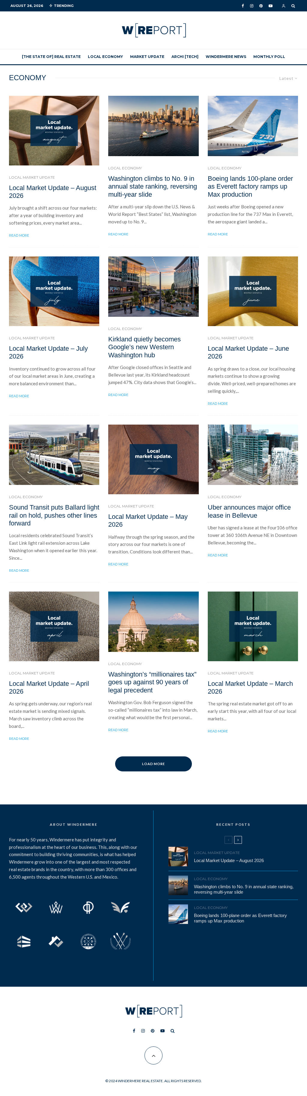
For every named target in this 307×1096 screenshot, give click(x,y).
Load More (153, 764)
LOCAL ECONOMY (105, 56)
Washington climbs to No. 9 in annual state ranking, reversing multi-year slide (152, 186)
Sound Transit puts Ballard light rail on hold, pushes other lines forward (54, 515)
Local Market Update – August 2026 (52, 191)
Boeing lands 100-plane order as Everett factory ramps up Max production (250, 186)
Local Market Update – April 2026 (49, 687)
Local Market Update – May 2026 (148, 520)
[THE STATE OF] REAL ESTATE (51, 56)
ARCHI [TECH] (184, 56)
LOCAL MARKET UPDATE (32, 177)
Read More (19, 235)
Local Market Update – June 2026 (248, 352)
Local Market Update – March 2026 (250, 687)
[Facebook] (243, 6)
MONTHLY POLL (269, 56)
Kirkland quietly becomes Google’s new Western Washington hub (144, 347)
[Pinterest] (261, 6)
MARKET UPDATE (147, 56)
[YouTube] (271, 6)
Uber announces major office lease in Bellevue (249, 511)
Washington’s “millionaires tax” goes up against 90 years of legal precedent (152, 682)
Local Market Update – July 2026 (48, 352)
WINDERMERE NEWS (226, 56)
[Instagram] (251, 6)
